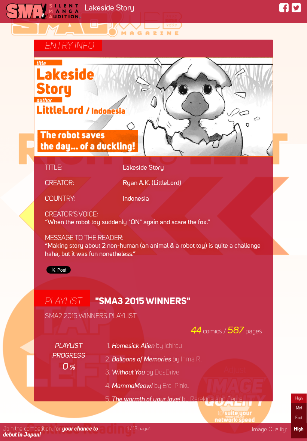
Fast (298, 418)
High (299, 398)
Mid (299, 408)
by (147, 346)
